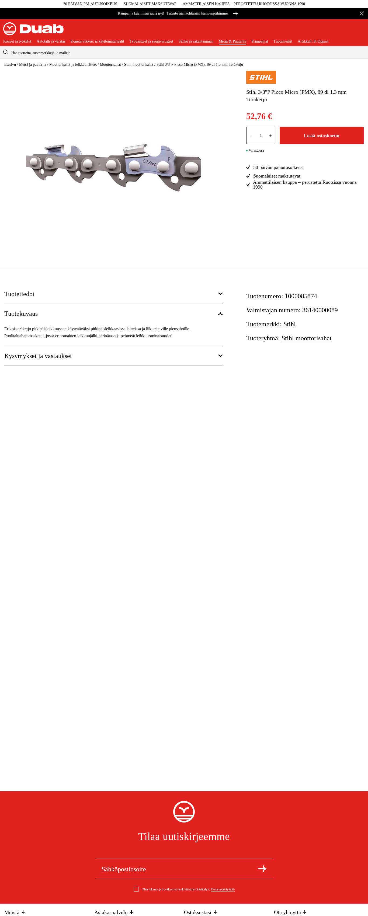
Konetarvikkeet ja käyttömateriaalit (97, 41)
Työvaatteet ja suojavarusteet (151, 41)
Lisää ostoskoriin (321, 135)
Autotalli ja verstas (51, 41)
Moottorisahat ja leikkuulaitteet (73, 65)
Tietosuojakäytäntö (223, 889)
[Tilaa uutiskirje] (262, 868)
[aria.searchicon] (5, 52)
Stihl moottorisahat (138, 65)
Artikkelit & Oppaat (313, 41)
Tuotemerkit (282, 41)
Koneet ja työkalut (17, 41)
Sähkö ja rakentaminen (196, 41)
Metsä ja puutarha (32, 65)
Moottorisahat (110, 65)
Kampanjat (260, 41)
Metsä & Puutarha (232, 41)
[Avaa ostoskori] (360, 31)
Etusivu (10, 65)
